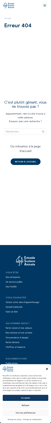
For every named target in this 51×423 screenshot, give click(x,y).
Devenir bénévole (14, 307)
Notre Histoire (12, 342)
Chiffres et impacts (15, 347)
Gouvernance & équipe (17, 337)
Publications (12, 363)
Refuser (25, 405)
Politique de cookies (15, 419)
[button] (47, 369)
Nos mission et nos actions (19, 332)
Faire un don (12, 311)
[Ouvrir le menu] (45, 5)
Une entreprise (13, 277)
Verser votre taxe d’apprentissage (22, 302)
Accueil (7, 18)
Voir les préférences (25, 412)
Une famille (11, 286)
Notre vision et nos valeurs (19, 328)
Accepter (25, 398)
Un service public (14, 282)
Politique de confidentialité (32, 419)
